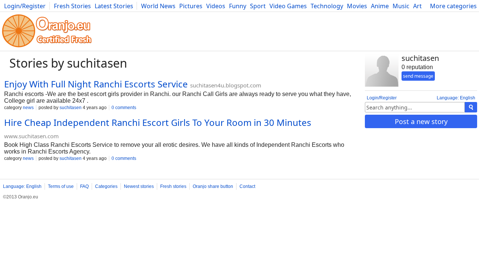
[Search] (471, 107)
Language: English (456, 98)
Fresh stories (173, 186)
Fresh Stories (72, 6)
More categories (453, 6)
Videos (215, 6)
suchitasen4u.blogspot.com (225, 85)
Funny (237, 6)
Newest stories (139, 186)
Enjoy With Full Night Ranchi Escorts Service (96, 84)
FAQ (84, 186)
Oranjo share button (213, 186)
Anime (380, 6)
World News (158, 6)
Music (401, 6)
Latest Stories (114, 6)
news (28, 107)
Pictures (190, 6)
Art (417, 6)
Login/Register (25, 6)
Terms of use (61, 186)
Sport (258, 6)
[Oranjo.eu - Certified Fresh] (47, 47)
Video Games (288, 6)
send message (418, 76)
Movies (357, 6)
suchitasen (71, 107)
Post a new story (421, 121)
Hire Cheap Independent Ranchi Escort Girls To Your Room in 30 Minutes (157, 122)
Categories (106, 186)
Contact (247, 186)
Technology (327, 6)
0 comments (124, 107)
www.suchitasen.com (31, 136)
